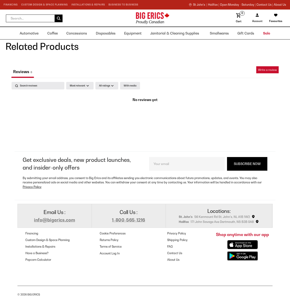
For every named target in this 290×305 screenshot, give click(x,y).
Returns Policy (109, 240)
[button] (34, 18)
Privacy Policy (32, 187)
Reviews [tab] (22, 71)
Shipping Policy (177, 240)
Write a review (267, 69)
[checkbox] (130, 85)
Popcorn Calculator (38, 259)
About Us (280, 4)
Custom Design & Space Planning (47, 240)
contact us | (264, 4)
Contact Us (174, 253)
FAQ (170, 246)
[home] (117, 18)
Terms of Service (111, 246)
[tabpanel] (145, 115)
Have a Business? (36, 253)
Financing (31, 233)
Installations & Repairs (40, 246)
